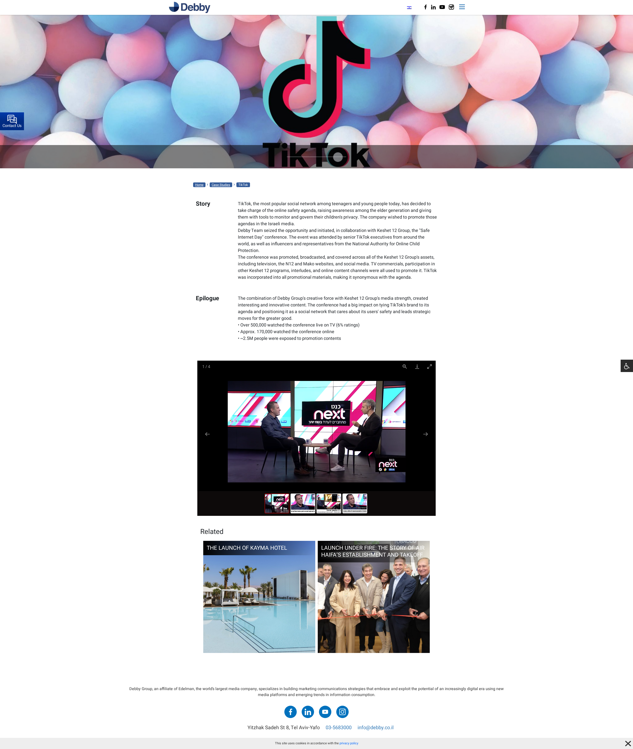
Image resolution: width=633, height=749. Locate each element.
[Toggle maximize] (429, 366)
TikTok (243, 184)
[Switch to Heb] (409, 7)
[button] (627, 366)
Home (199, 184)
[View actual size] (405, 366)
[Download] (417, 366)
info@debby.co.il (376, 727)
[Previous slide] (207, 434)
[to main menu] (462, 7)
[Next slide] (425, 434)
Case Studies (221, 184)
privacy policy (348, 743)
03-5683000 (339, 727)
